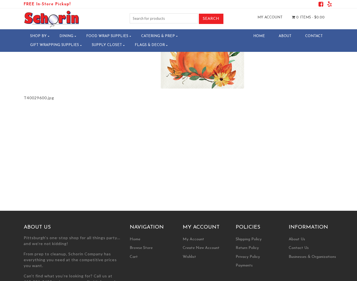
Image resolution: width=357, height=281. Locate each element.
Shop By (38, 36)
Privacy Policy (248, 257)
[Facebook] (321, 5)
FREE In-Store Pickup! (47, 4)
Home (259, 36)
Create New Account (201, 248)
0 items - (310, 17)
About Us (297, 239)
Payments (244, 265)
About (285, 36)
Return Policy (247, 248)
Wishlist (189, 257)
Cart (134, 257)
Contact (314, 36)
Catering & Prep (158, 36)
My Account (270, 17)
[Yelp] (329, 5)
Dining (66, 36)
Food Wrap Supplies (107, 36)
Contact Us (299, 248)
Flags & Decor (150, 45)
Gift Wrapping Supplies (54, 45)
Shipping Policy (249, 239)
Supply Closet (107, 45)
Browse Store (141, 248)
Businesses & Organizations (312, 257)
